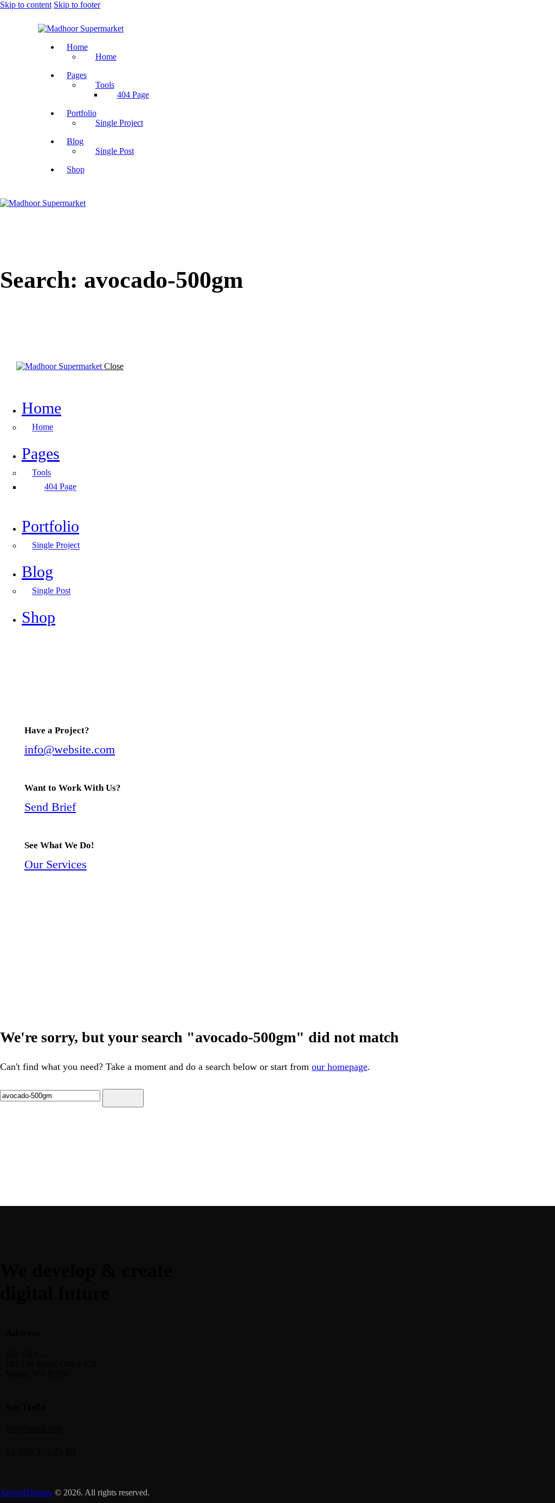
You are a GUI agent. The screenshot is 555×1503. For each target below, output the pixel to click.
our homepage (339, 1066)
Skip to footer (77, 4)
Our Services (55, 864)
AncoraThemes (26, 1492)
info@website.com (69, 749)
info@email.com (33, 1428)
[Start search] (123, 1098)
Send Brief (50, 807)
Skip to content (25, 4)
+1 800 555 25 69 (40, 1451)
